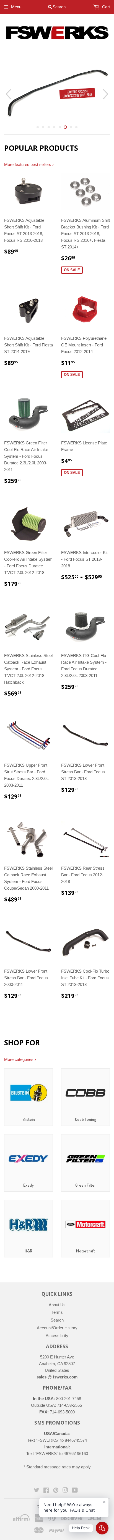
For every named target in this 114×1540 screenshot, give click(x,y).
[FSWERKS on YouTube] (75, 1490)
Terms (57, 1312)
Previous (7, 94)
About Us (57, 1304)
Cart (105, 6)
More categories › (20, 1059)
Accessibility (57, 1335)
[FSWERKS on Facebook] (46, 1490)
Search (57, 1320)
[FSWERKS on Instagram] (65, 1490)
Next (106, 94)
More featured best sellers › (29, 164)
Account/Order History (57, 1327)
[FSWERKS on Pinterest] (56, 1490)
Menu (16, 6)
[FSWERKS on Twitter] (36, 1490)
